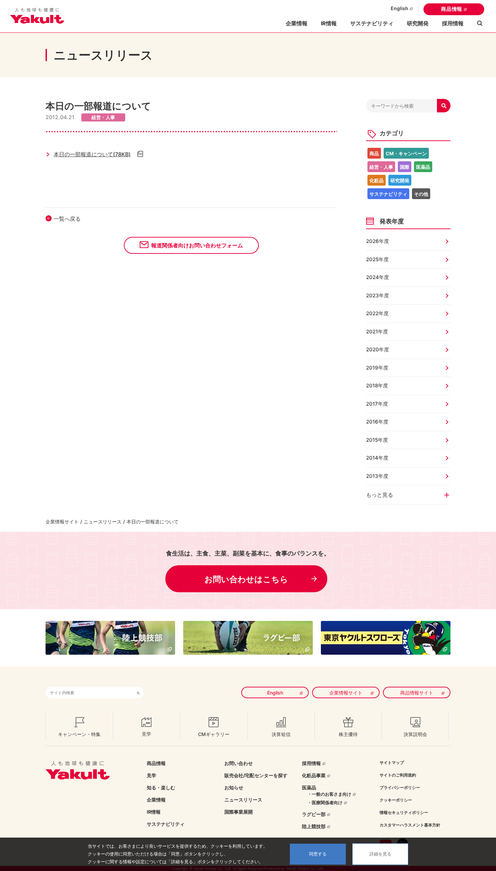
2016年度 (377, 421)
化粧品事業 (314, 775)
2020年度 (377, 349)
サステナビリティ (371, 23)
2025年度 (377, 259)
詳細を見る (380, 853)
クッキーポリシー (396, 799)
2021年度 (377, 331)
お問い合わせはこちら (246, 579)
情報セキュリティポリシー (404, 812)
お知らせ (233, 787)
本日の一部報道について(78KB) (92, 154)
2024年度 (377, 277)
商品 (374, 153)
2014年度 (377, 458)
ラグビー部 (314, 814)
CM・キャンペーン (406, 153)
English (399, 8)
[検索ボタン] (138, 693)
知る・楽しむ (161, 787)
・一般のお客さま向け (329, 794)
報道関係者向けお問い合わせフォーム (197, 245)
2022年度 (377, 313)
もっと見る (379, 494)
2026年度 (377, 241)
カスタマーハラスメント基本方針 (410, 824)
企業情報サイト (62, 521)
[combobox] (89, 693)
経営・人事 (381, 167)
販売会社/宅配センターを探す (255, 775)
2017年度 (377, 404)
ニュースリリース (102, 521)
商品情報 (451, 9)
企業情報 (156, 799)
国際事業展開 (238, 812)
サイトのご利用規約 (398, 775)
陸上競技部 (314, 826)
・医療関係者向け (324, 802)
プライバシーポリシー (400, 787)
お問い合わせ (238, 763)
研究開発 (418, 23)
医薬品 (423, 167)
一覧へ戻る (67, 218)
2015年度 (377, 440)
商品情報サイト (416, 693)
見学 (151, 775)
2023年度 (377, 295)
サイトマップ (392, 762)
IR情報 (154, 812)
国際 (404, 167)
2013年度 (377, 476)
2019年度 (377, 367)
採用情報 (453, 23)
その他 (421, 194)
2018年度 (377, 385)
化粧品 (376, 180)
